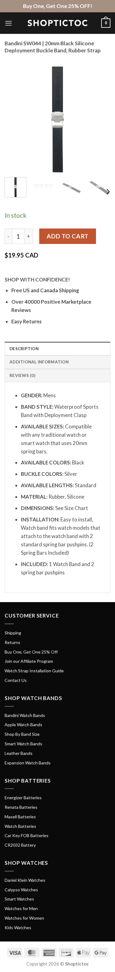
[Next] (100, 119)
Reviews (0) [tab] (22, 375)
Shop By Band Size (22, 734)
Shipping (13, 632)
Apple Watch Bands (23, 724)
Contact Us (16, 680)
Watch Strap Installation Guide (34, 670)
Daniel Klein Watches (25, 880)
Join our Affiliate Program (29, 661)
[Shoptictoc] (57, 23)
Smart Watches (19, 898)
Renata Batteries (21, 807)
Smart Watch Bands (23, 743)
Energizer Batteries (23, 797)
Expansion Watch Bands (28, 762)
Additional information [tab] (39, 361)
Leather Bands (19, 753)
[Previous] (14, 119)
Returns (12, 642)
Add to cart (67, 236)
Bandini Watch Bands (25, 715)
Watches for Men (21, 908)
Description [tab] (24, 348)
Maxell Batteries (20, 816)
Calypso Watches (21, 889)
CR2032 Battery (20, 845)
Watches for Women (24, 918)
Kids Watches (18, 927)
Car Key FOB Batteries (26, 835)
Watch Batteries (20, 826)
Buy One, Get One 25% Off (31, 651)
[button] (9, 23)
